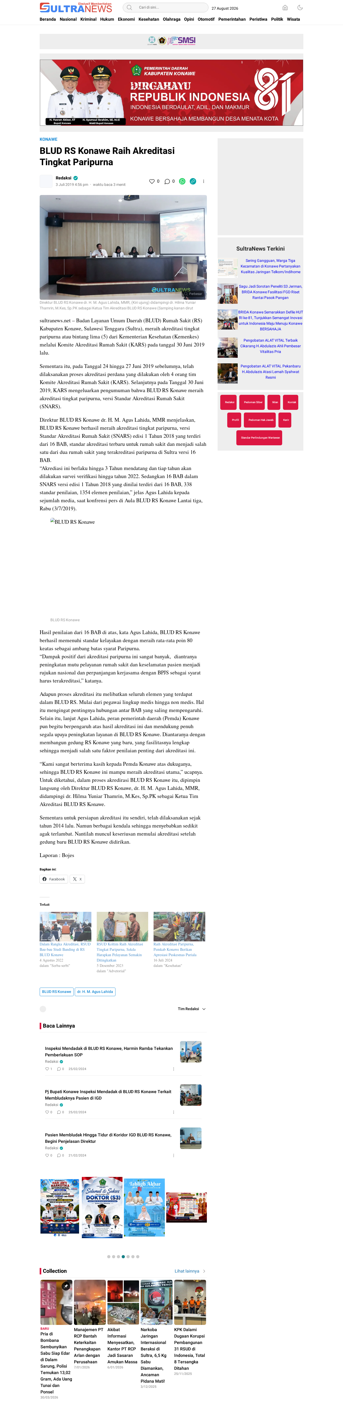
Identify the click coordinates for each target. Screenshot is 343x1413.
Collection (55, 1271)
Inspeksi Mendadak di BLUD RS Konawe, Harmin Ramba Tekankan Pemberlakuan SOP (109, 1051)
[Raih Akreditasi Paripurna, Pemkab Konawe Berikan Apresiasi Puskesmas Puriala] (179, 926)
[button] (108, 1256)
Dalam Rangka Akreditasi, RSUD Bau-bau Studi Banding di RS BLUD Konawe (65, 949)
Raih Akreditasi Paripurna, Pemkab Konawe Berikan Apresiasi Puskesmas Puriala (175, 949)
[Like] (151, 181)
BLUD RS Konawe (56, 992)
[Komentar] (167, 181)
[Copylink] (193, 181)
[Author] (46, 181)
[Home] (285, 7)
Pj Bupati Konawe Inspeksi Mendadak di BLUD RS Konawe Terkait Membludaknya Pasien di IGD (108, 1095)
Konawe (48, 139)
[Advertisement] (260, 189)
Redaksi (63, 178)
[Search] (129, 7)
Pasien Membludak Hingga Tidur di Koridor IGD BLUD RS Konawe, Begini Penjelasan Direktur (108, 1138)
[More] (203, 181)
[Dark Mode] (300, 7)
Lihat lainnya (187, 1271)
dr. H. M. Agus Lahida (95, 992)
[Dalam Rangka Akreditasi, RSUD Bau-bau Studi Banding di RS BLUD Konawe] (65, 926)
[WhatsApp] (182, 181)
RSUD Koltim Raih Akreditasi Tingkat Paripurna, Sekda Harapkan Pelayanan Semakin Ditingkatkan (120, 952)
